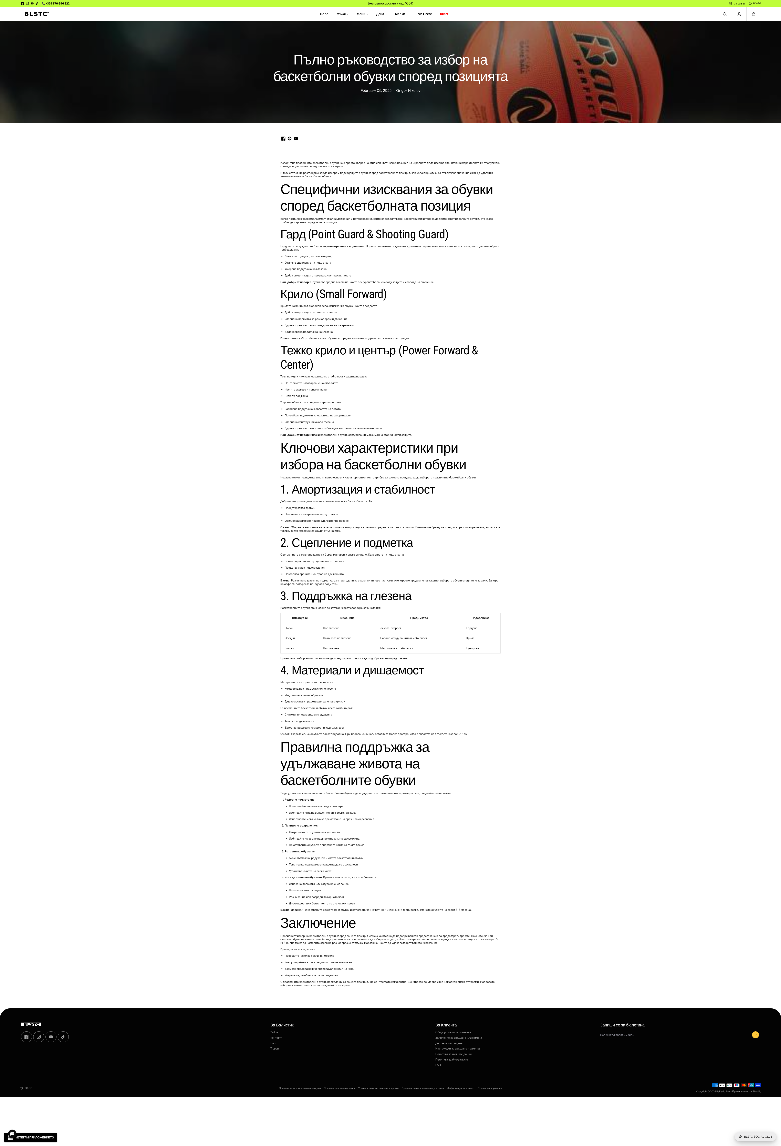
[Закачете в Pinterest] (290, 138)
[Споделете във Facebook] (283, 138)
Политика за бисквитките (451, 1059)
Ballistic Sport (724, 1091)
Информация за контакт (461, 1088)
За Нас (274, 1032)
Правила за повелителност (339, 1088)
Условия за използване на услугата (378, 1088)
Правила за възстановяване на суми (300, 1088)
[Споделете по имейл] (296, 138)
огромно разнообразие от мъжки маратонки (349, 943)
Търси (274, 1049)
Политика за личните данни (453, 1054)
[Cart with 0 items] (754, 14)
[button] (754, 14)
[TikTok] (37, 3)
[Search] (725, 14)
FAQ (438, 1065)
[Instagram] (27, 3)
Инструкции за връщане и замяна (457, 1049)
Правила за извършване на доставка (423, 1088)
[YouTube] (32, 3)
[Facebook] (22, 3)
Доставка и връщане (448, 1043)
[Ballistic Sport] (35, 14)
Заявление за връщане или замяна (458, 1037)
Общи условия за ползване (453, 1032)
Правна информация (490, 1088)
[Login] (739, 14)
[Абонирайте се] (755, 1034)
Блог (273, 1043)
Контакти (276, 1037)
